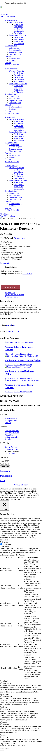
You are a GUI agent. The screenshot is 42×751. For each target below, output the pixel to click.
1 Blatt (8, 331)
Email (2, 464)
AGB (2, 480)
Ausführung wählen (24, 354)
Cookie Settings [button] (6, 499)
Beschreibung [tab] (10, 293)
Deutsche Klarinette (16, 22)
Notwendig (7, 544)
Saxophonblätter (11, 46)
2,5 (9, 325)
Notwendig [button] (4, 542)
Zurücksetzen (27, 274)
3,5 (14, 325)
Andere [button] (2, 735)
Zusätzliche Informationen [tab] (14, 295)
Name (2, 462)
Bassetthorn (18, 27)
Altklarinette (18, 42)
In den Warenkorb (10, 287)
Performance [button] (4, 694)
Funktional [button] (4, 681)
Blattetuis (12, 61)
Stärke (4, 271)
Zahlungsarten (5, 263)
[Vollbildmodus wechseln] (3, 748)
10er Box (15, 331)
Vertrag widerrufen (21, 485)
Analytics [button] (3, 707)
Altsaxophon (14, 48)
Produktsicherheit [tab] (11, 297)
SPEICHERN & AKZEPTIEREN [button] (13, 746)
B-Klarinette (18, 25)
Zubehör (8, 56)
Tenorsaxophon (15, 54)
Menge (4, 274)
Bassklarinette (19, 33)
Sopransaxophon (15, 52)
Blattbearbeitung (15, 58)
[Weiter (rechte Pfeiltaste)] (3, 750)
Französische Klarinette (18, 35)
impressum (5, 471)
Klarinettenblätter (11, 20)
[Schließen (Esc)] (8, 748)
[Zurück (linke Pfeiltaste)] (1, 750)
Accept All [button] (16, 499)
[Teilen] (6, 748)
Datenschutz (6, 475)
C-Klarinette (18, 29)
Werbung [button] (3, 722)
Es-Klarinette (19, 31)
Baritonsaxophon (15, 50)
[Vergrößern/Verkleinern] (1, 748)
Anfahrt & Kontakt (12, 65)
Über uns (8, 63)
